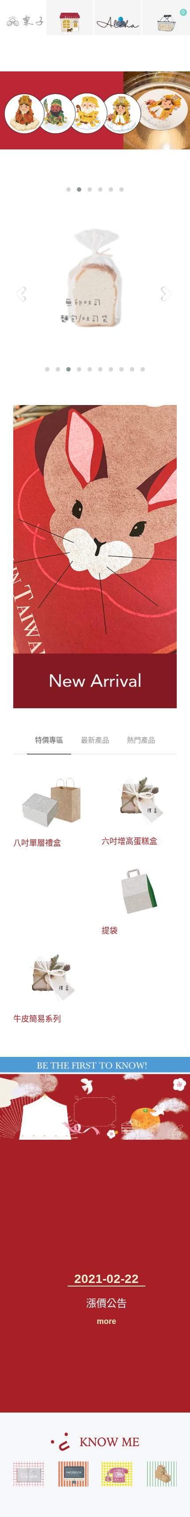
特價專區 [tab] (49, 740)
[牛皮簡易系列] (50, 978)
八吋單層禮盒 (37, 843)
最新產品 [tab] (95, 740)
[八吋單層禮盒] (50, 802)
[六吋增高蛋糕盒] (139, 801)
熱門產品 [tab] (141, 740)
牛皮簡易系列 (37, 1019)
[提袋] (139, 889)
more (106, 1321)
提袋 (110, 930)
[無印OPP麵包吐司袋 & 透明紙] (95, 282)
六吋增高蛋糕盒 (129, 841)
